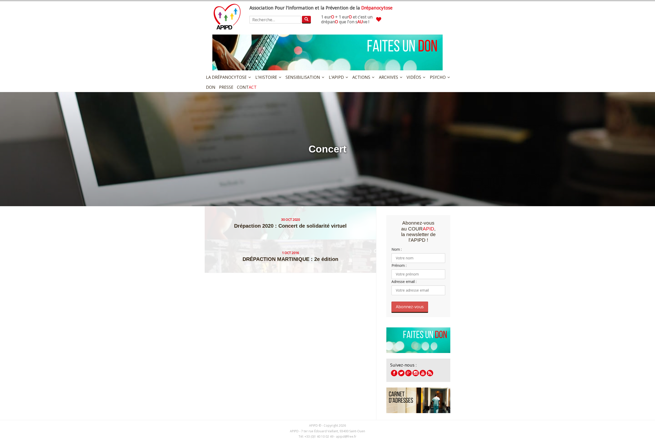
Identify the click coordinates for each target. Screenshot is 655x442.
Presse (226, 87)
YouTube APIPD (423, 373)
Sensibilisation (303, 77)
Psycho (438, 77)
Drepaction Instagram (415, 373)
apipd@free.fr (346, 436)
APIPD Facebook (394, 373)
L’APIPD (336, 77)
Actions (361, 77)
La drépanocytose (226, 77)
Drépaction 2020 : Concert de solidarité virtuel (290, 226)
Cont (247, 87)
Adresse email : (404, 281)
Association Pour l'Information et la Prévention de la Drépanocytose (227, 16)
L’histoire (266, 77)
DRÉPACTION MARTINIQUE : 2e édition (290, 259)
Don (210, 87)
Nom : (396, 249)
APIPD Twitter (401, 373)
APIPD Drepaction (408, 373)
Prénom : (399, 265)
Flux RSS (430, 373)
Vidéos (414, 77)
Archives (388, 77)
